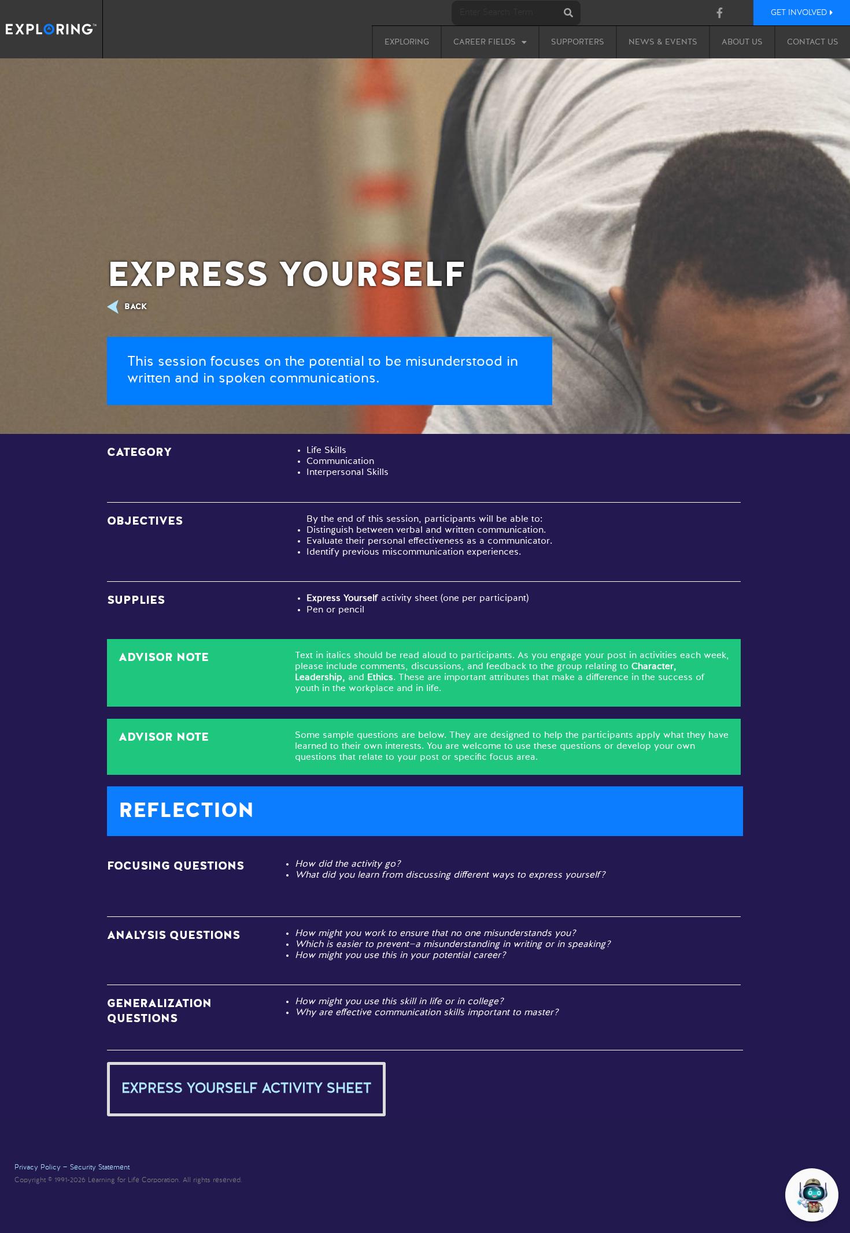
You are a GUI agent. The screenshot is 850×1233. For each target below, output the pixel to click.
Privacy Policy (37, 1167)
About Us (742, 42)
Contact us (812, 42)
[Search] (568, 13)
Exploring (407, 42)
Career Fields (484, 42)
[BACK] (115, 307)
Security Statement (100, 1167)
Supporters (577, 42)
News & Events (663, 42)
